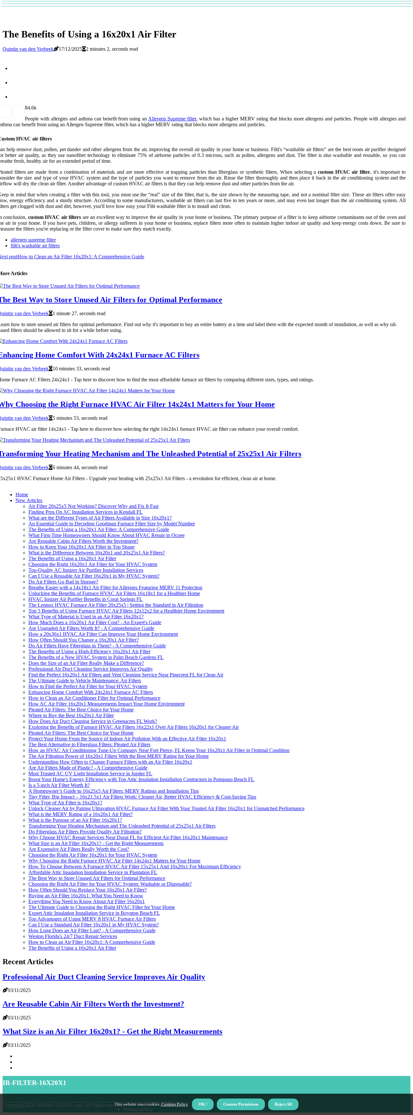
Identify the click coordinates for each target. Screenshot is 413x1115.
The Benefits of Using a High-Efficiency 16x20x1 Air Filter (89, 651)
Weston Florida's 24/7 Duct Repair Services (72, 936)
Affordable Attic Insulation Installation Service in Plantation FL (92, 872)
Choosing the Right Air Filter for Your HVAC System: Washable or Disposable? (110, 884)
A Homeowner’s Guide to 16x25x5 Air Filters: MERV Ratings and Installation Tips (113, 791)
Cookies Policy (174, 1104)
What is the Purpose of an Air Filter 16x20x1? (75, 820)
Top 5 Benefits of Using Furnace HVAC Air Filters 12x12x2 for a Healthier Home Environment (126, 611)
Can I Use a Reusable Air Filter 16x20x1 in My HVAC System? (93, 576)
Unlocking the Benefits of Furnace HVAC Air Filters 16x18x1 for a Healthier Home (114, 593)
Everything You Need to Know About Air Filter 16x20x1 (86, 901)
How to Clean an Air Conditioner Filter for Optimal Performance (94, 698)
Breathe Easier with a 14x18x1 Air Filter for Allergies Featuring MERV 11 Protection (115, 587)
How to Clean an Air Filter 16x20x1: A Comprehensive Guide (91, 942)
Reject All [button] (283, 1104)
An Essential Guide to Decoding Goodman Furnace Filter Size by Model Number (111, 523)
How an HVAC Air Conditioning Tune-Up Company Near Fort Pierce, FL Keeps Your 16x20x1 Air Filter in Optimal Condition (158, 750)
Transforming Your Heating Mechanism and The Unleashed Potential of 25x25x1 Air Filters (122, 826)
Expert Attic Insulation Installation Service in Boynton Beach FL (94, 913)
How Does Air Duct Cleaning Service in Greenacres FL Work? (92, 721)
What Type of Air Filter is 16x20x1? (65, 802)
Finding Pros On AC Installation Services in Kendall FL (85, 512)
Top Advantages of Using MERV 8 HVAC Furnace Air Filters (92, 919)
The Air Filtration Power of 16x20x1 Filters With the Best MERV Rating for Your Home (118, 756)
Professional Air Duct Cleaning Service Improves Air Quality (90, 669)
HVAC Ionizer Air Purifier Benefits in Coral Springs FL (85, 599)
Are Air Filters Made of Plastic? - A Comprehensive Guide (87, 767)
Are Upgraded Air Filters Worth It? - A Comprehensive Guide (91, 628)
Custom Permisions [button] (240, 1104)
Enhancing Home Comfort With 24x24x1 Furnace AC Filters (90, 692)
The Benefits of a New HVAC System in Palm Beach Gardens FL (96, 657)
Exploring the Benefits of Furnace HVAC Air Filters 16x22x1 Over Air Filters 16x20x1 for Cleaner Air (133, 727)
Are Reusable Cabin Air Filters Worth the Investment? (83, 541)
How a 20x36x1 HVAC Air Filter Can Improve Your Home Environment (103, 634)
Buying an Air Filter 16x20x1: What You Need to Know (85, 895)
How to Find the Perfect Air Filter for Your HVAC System (87, 686)
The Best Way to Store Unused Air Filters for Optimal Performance (96, 878)
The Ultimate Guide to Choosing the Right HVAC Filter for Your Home (101, 907)
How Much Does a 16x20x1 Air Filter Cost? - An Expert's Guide (94, 622)
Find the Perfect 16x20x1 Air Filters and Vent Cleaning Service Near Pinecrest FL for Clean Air (125, 674)
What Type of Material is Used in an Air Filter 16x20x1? (86, 616)
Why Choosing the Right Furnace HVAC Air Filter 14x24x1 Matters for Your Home (114, 860)
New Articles (28, 500)
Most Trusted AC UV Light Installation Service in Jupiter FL (90, 773)
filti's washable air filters (35, 245)
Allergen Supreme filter (172, 118)
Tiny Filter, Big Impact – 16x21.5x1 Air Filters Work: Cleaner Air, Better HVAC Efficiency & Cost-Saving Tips (142, 797)
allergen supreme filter (33, 240)
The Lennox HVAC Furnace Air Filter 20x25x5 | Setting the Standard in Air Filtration (115, 605)
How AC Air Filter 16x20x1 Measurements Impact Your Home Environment (106, 704)
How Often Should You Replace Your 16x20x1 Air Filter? (87, 890)
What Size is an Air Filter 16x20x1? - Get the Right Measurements (96, 843)
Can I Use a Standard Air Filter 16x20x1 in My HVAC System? (93, 924)
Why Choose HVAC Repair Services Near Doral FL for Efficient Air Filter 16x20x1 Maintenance (128, 837)
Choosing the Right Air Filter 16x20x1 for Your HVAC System (92, 855)
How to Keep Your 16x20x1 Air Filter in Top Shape (81, 547)
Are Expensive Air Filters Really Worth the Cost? (78, 849)
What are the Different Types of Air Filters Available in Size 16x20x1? (100, 518)
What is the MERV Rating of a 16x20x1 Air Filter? (80, 814)
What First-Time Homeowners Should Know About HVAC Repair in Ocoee (106, 535)
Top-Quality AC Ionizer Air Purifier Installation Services (85, 570)
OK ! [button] (202, 1104)
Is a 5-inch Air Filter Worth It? (59, 785)
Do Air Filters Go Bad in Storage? (63, 581)
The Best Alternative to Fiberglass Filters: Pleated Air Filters (89, 744)
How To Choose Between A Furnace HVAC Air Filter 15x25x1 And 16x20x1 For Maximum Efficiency (134, 866)
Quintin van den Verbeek (28, 49)
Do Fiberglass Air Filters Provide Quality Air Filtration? (85, 831)
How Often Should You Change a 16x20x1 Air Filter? (83, 640)
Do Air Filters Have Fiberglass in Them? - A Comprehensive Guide (97, 645)
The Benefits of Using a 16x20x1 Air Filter (72, 558)
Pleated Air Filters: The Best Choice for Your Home (81, 709)
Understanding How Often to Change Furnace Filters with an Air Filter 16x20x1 (110, 762)
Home (21, 494)
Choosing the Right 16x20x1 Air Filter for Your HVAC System (92, 564)
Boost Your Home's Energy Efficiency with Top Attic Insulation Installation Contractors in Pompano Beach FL (141, 779)
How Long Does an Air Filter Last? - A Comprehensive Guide (92, 930)
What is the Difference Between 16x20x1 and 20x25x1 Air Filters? (96, 552)
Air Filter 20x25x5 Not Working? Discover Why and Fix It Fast (93, 506)
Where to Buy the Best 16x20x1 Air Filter (71, 715)
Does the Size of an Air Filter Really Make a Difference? (86, 663)
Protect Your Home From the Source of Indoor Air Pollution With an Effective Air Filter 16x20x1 (127, 738)
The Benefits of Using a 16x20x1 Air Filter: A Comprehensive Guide (98, 529)
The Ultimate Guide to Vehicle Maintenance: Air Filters (84, 680)
